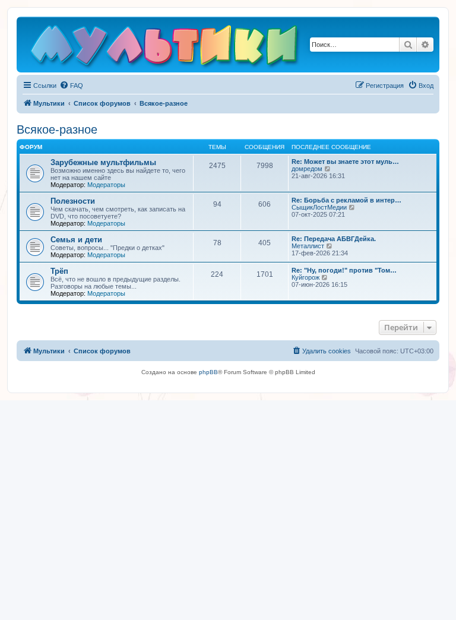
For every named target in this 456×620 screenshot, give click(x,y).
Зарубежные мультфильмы (103, 162)
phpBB (208, 372)
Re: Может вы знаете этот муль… (345, 161)
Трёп (59, 271)
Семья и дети (76, 239)
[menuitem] (71, 85)
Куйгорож (305, 277)
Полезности (72, 201)
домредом (307, 168)
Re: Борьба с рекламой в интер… (346, 200)
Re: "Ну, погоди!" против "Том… (344, 270)
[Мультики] (166, 47)
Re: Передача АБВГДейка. (334, 238)
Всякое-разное (57, 129)
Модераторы (106, 184)
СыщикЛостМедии (319, 207)
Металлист (308, 245)
